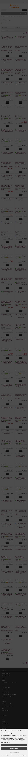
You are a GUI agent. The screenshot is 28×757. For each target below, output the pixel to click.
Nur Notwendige (14, 748)
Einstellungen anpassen (14, 752)
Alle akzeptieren (14, 744)
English (7, 755)
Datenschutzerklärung (16, 755)
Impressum (24, 755)
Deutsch (2, 755)
